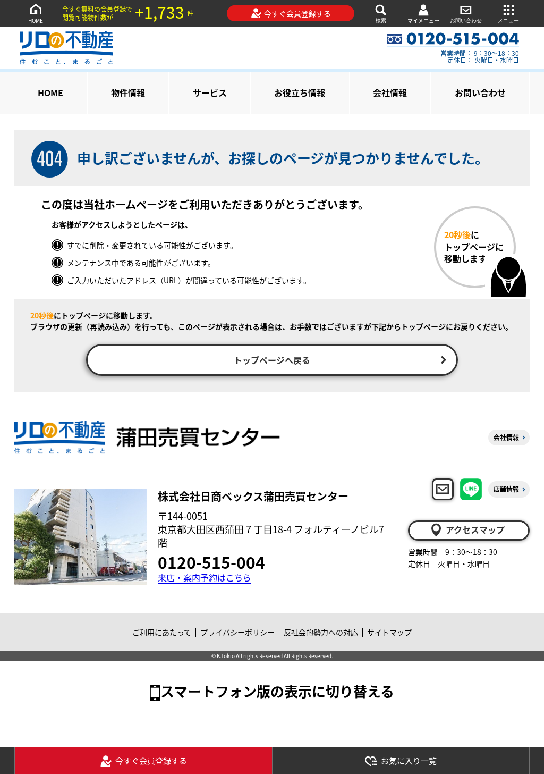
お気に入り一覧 (409, 760)
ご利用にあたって (161, 632)
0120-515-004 (211, 561)
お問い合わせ (466, 20)
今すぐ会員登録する (297, 13)
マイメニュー (423, 20)
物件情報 (128, 92)
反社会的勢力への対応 (321, 632)
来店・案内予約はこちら (204, 577)
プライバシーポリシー (237, 632)
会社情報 (390, 92)
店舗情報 (506, 488)
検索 (381, 20)
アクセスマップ (475, 529)
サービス (210, 92)
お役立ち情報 (299, 92)
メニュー (508, 20)
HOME (35, 20)
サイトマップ (389, 632)
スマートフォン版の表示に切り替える (277, 691)
